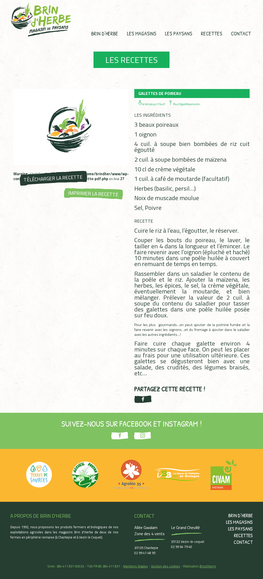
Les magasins (141, 33)
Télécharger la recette (53, 178)
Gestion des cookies (165, 566)
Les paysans (178, 33)
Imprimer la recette (93, 193)
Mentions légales (135, 566)
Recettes (211, 33)
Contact (241, 33)
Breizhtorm (208, 566)
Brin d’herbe (104, 33)
